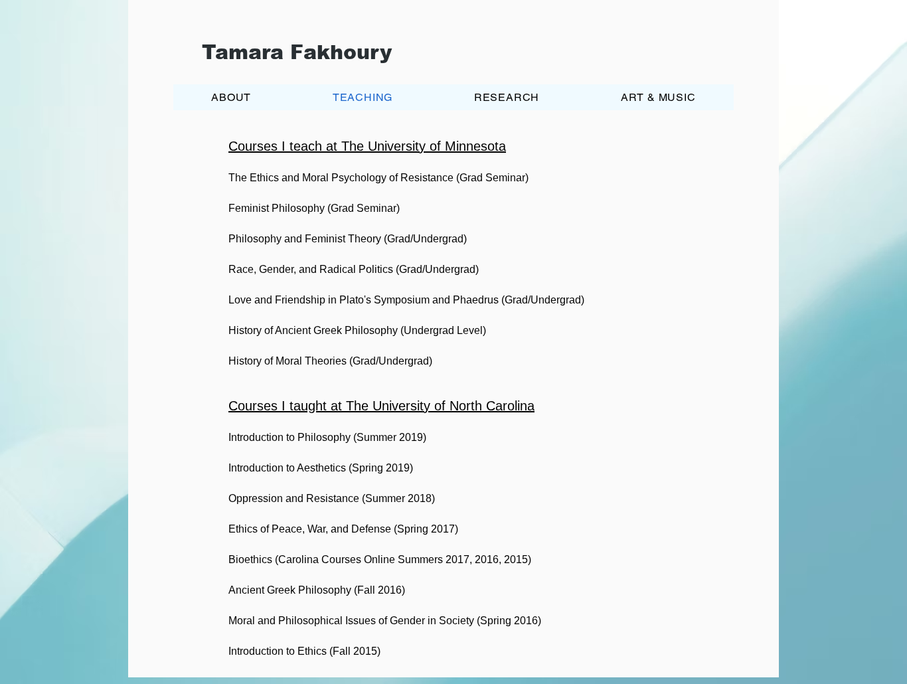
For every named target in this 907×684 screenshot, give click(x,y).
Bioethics (250, 559)
